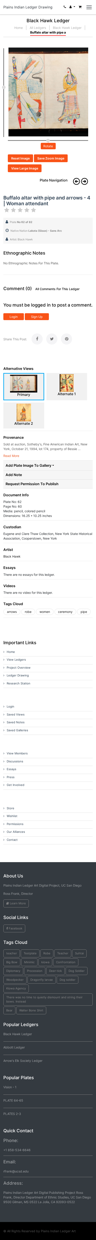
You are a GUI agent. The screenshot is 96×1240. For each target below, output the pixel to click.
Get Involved (15, 785)
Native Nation (36, 230)
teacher (11, 953)
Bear (9, 1010)
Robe (46, 953)
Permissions (15, 824)
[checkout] (80, 8)
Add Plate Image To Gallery (28, 465)
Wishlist (12, 816)
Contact (12, 839)
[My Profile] (72, 8)
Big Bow (11, 962)
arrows (12, 612)
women (45, 612)
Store (10, 808)
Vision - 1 (10, 1087)
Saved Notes (16, 722)
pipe (84, 612)
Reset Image (20, 158)
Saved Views (16, 714)
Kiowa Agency (16, 988)
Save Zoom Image (50, 158)
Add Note (14, 475)
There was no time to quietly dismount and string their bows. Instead (44, 999)
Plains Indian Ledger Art (58, 1231)
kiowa (45, 962)
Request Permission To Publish (32, 484)
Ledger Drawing (18, 675)
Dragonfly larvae (41, 979)
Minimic (29, 962)
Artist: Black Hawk (21, 239)
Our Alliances (16, 831)
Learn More (17, 903)
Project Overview (19, 667)
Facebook (15, 928)
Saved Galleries (17, 730)
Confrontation (65, 962)
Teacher (62, 953)
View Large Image (24, 168)
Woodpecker (15, 979)
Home (18, 28)
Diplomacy (13, 971)
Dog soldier (67, 979)
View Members (17, 753)
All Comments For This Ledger (57, 289)
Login (14, 317)
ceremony (65, 612)
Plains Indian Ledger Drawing (27, 7)
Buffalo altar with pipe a (48, 32)
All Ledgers (38, 28)
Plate (21, 222)
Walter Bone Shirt (31, 1010)
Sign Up (37, 317)
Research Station (18, 683)
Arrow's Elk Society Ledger (22, 1061)
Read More (11, 456)
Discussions (15, 761)
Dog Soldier (77, 971)
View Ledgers (16, 659)
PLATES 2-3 (12, 1114)
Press (11, 777)
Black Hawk (12, 556)
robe (28, 612)
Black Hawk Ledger (67, 28)
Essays (11, 769)
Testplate (30, 953)
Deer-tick (55, 971)
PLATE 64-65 (13, 1100)
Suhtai (79, 953)
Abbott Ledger (14, 1047)
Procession (34, 971)
